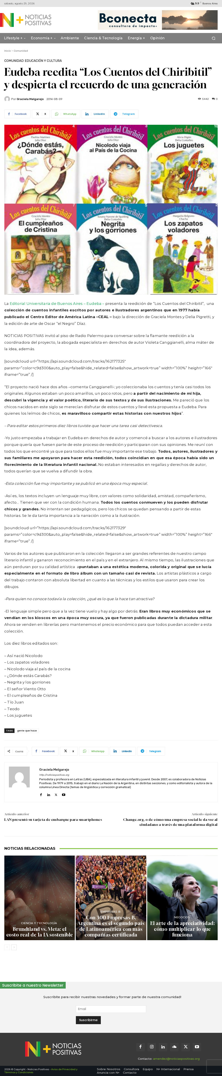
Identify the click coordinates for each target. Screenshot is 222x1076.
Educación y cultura (43, 60)
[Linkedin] (48, 793)
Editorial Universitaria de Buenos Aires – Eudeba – (57, 303)
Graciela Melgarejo (30, 99)
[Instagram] (152, 1047)
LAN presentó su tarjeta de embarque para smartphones (53, 819)
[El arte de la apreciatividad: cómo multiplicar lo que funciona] (182, 898)
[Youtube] (63, 793)
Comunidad (21, 50)
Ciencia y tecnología (39, 923)
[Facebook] (40, 793)
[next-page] (14, 947)
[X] (56, 793)
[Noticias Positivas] (28, 20)
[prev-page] (7, 947)
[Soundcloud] (174, 1047)
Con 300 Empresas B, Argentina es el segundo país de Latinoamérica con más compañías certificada (110, 926)
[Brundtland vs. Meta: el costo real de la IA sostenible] (39, 898)
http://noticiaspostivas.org (54, 775)
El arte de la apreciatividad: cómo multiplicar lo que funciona (182, 929)
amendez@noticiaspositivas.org (176, 1058)
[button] (213, 38)
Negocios (182, 917)
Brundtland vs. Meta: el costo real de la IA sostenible (39, 932)
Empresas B (110, 911)
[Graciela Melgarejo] (7, 99)
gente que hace (27, 730)
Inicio (7, 50)
